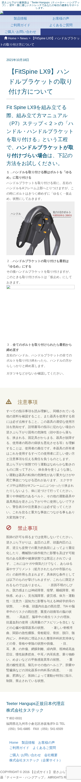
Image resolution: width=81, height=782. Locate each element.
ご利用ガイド (20, 25)
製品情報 (20, 18)
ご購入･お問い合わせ (20, 32)
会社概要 (52, 755)
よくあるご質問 (60, 25)
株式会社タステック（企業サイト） (36, 760)
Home (15, 742)
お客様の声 (61, 18)
